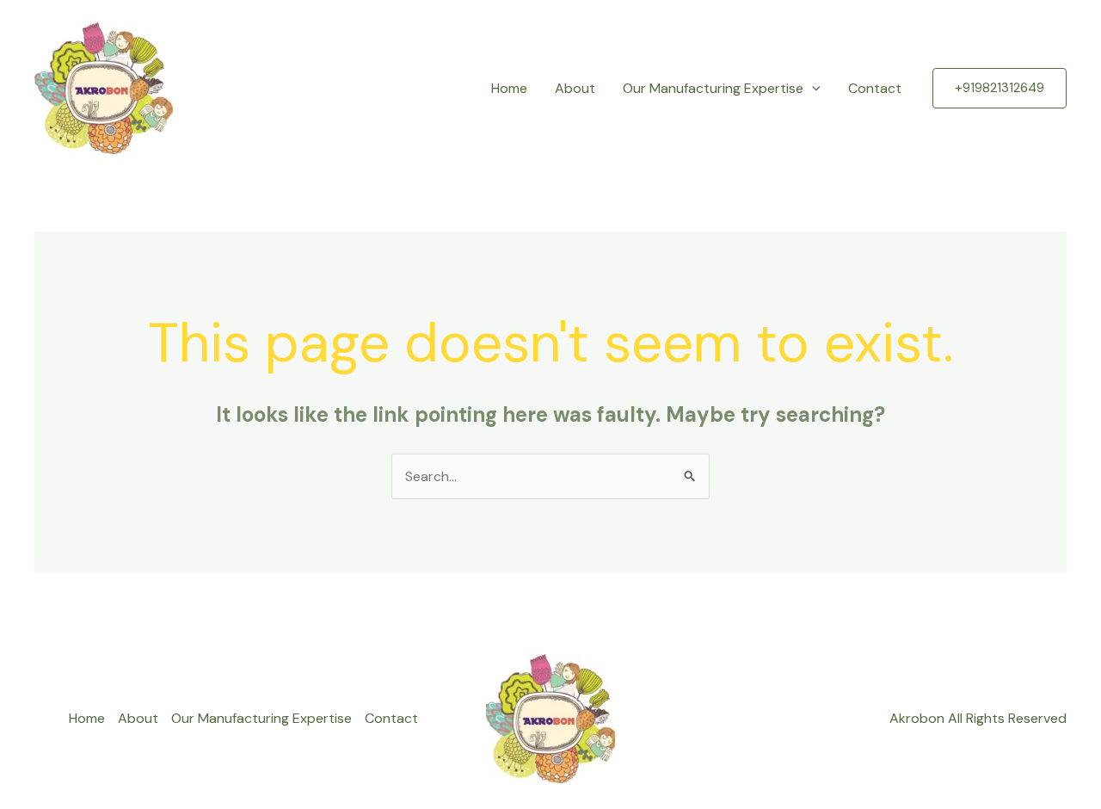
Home (509, 88)
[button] (812, 89)
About (575, 88)
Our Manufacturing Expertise (713, 88)
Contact (874, 88)
